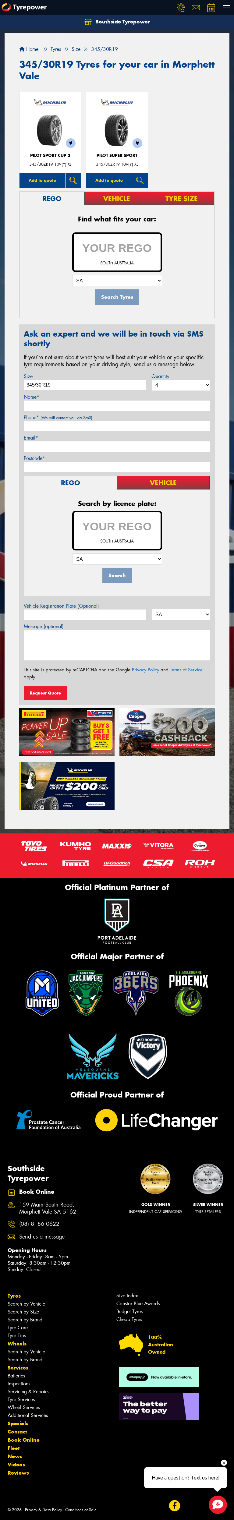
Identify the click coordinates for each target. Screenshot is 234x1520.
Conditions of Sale (81, 1509)
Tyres (14, 1295)
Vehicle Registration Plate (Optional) (61, 606)
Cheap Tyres (129, 1319)
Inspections (19, 1383)
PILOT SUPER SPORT (117, 155)
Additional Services (28, 1415)
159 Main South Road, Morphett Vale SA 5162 (47, 1208)
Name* (31, 397)
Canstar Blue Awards (138, 1303)
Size (28, 376)
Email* (31, 438)
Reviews (18, 1472)
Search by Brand (25, 1320)
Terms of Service (186, 670)
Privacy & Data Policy (43, 1509)
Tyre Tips (17, 1335)
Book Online (24, 1440)
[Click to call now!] (181, 7)
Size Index (127, 1295)
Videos (16, 1464)
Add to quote (42, 180)
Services (18, 1367)
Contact (17, 1431)
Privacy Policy (145, 670)
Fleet (14, 1448)
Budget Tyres (129, 1311)
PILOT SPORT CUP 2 (50, 155)
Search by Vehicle (26, 1304)
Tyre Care (18, 1327)
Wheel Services (24, 1407)
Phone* (58, 417)
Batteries (16, 1376)
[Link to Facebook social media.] (174, 1505)
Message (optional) (44, 626)
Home (31, 49)
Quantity (160, 376)
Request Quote (45, 693)
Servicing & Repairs (28, 1391)
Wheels (17, 1343)
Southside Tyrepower (122, 21)
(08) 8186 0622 (39, 1224)
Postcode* (34, 458)
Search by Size (23, 1312)
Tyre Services (21, 1399)
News (15, 1456)
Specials (18, 1423)
